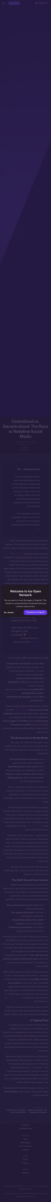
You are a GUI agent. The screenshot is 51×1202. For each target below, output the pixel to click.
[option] (43, 1194)
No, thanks (9, 612)
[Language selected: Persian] (23, 1197)
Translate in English (35, 612)
